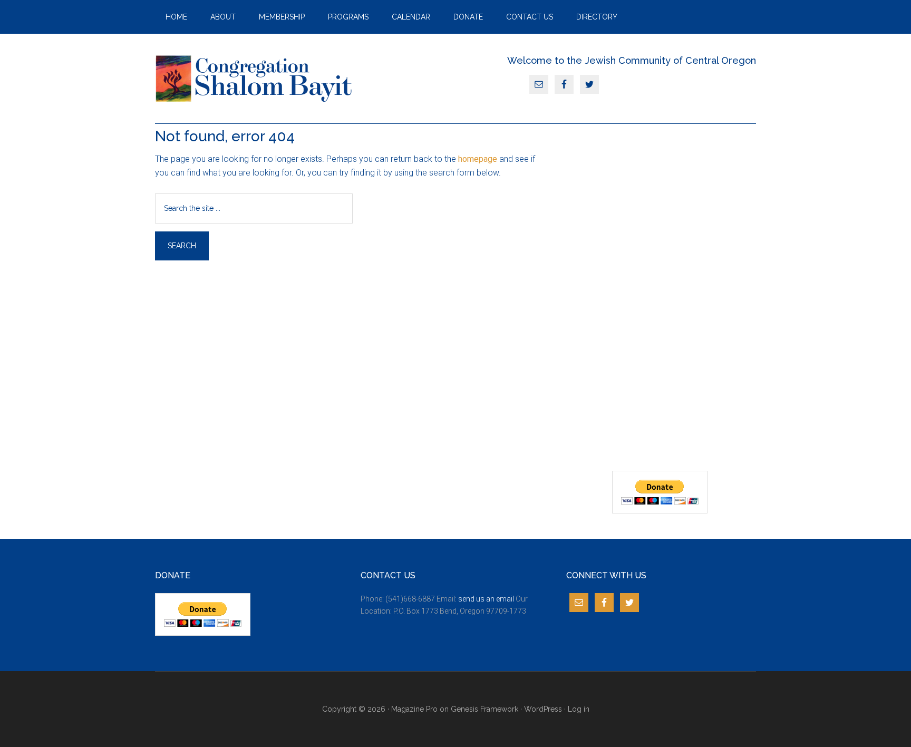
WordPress (543, 709)
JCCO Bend (255, 78)
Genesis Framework (484, 709)
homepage (477, 159)
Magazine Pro (414, 709)
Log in (578, 709)
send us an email (486, 599)
